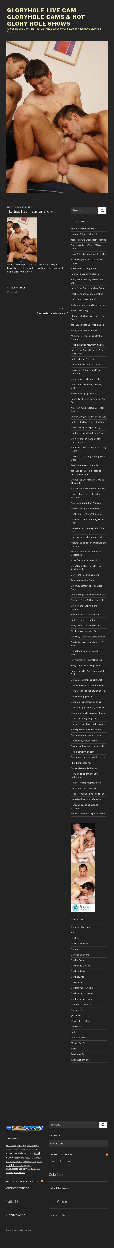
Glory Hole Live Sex (80, 1021)
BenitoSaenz (15, 1215)
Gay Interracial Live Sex (82, 988)
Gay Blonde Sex (78, 971)
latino (33, 1161)
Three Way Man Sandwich (83, 228)
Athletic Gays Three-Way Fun (85, 614)
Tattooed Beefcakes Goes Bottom (88, 305)
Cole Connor (58, 1175)
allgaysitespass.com (16, 1168)
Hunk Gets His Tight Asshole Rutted (89, 254)
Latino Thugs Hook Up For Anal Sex (88, 594)
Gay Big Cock (77, 960)
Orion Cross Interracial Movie (85, 364)
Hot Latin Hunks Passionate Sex (87, 433)
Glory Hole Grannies (24, 1230)
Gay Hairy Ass (77, 976)
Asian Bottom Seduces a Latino (86, 560)
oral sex (24, 1158)
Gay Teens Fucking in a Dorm (85, 575)
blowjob (17, 1153)
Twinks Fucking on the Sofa (84, 465)
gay (20, 1162)
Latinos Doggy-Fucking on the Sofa (88, 416)
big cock (21, 1145)
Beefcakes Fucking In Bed (84, 268)
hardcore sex (33, 1169)
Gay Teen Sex (77, 1010)
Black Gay (76, 938)
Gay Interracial (78, 982)
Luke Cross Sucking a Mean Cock (87, 288)
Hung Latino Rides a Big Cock (85, 665)
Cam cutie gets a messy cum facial (88, 707)
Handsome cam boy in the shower (87, 685)
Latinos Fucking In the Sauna (85, 274)
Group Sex (76, 1026)
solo (29, 1162)
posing (30, 1158)
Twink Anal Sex (78, 1054)
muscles (10, 1149)
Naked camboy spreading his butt (87, 746)
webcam (16, 1157)
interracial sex (27, 1153)
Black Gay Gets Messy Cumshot (87, 294)
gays (16, 1161)
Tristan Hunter (60, 1161)
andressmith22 (17, 1188)
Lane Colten (58, 1202)
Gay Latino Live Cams (81, 999)
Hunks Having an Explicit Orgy (85, 427)
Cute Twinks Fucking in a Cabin (86, 379)
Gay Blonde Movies (80, 965)
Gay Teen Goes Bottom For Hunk (87, 600)
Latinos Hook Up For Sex (83, 620)
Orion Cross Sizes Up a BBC (84, 299)
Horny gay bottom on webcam (86, 729)
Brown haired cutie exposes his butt (88, 813)
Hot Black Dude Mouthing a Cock (87, 345)
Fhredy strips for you (81, 763)
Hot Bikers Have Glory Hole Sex (86, 514)
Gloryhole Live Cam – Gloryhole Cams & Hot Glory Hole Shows (46, 17)
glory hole (18, 288)
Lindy (28, 207)
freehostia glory (11, 1230)
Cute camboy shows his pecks (86, 735)
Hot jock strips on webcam (84, 788)
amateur (37, 1158)
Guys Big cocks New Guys (22, 1181)
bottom (39, 1162)
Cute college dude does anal (85, 768)
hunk (34, 1149)
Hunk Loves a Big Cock (82, 310)
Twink (74, 1048)
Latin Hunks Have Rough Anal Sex (87, 422)
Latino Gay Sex (78, 1037)
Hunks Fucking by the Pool (84, 393)
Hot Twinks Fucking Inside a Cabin (87, 537)
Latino (74, 1032)
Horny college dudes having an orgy (88, 691)
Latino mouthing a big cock (84, 718)
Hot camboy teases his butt (84, 740)
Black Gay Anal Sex (80, 943)
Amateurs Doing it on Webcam (86, 503)
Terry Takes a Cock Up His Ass (86, 625)
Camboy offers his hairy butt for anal (88, 713)
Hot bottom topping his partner (86, 782)
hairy (25, 1162)
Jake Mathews (59, 1188)
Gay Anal (75, 949)
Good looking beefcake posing (86, 702)
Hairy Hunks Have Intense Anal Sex (88, 488)
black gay (27, 1165)
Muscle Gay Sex (79, 1043)
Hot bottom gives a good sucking (87, 794)
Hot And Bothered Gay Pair (84, 234)
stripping (22, 1149)
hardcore (31, 1145)
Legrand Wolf (59, 1215)
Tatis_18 (12, 1201)
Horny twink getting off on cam (86, 799)
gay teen (10, 1162)
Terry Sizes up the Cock (82, 580)
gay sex (28, 1149)
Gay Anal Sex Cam (80, 954)
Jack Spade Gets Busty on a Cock (87, 325)
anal (14, 292)
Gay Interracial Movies (82, 993)
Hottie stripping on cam (82, 751)
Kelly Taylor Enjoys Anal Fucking (86, 660)
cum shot (9, 1173)
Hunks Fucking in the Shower (85, 508)
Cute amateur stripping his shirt (86, 680)
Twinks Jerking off (80, 1059)
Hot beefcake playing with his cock (88, 724)
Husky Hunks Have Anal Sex (84, 330)
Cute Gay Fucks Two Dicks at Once (88, 636)
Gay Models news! (60, 1154)
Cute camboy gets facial (83, 696)
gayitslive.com (14, 1165)
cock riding (11, 1145)
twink (16, 1149)
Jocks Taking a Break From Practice (88, 239)
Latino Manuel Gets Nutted (84, 359)
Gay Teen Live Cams (81, 1004)
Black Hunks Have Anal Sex (84, 631)
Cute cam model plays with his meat (88, 757)
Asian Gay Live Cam (80, 927)
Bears (74, 932)
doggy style (19, 1172)
